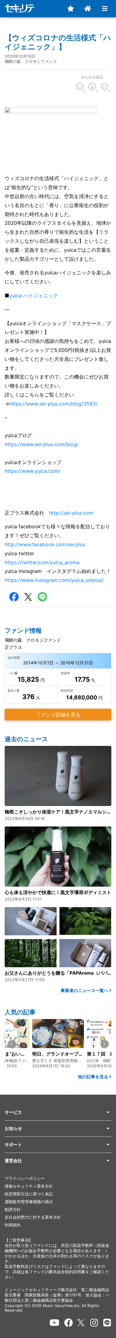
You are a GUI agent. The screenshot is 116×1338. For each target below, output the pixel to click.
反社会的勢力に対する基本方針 (33, 1217)
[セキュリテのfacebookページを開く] (68, 1323)
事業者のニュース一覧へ (85, 990)
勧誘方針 (13, 1209)
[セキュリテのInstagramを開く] (94, 1323)
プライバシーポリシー (25, 1178)
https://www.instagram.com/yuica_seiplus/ (54, 580)
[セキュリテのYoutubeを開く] (54, 1323)
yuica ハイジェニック (33, 295)
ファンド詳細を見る (58, 714)
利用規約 (13, 1225)
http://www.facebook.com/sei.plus (45, 544)
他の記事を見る (93, 1076)
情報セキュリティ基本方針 (29, 1186)
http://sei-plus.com (71, 513)
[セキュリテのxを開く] (81, 1322)
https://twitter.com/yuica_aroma (42, 562)
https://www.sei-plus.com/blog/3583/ (53, 404)
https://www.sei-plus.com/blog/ (42, 444)
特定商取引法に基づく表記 (29, 1194)
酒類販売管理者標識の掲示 (29, 1201)
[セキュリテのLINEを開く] (107, 1323)
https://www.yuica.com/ (32, 471)
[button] (11, 1044)
